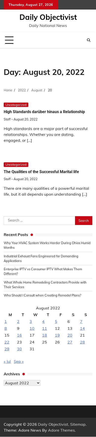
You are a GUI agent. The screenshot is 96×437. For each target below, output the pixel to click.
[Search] (88, 40)
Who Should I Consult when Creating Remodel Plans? (42, 295)
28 (82, 342)
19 (57, 335)
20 (69, 335)
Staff (7, 119)
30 (19, 348)
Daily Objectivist (48, 17)
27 (69, 342)
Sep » (19, 361)
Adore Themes (61, 430)
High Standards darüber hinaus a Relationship (44, 111)
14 (82, 328)
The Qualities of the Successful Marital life (41, 171)
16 (19, 335)
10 (32, 328)
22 (6, 342)
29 (6, 348)
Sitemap (78, 424)
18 (44, 335)
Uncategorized (16, 105)
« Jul (7, 361)
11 (44, 328)
